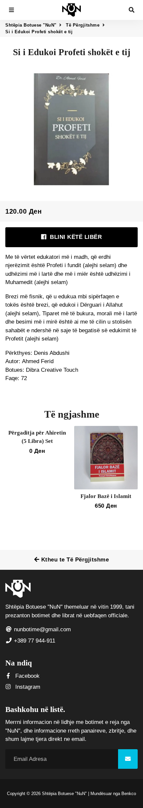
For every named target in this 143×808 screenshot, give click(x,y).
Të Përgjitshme (82, 25)
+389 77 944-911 (33, 641)
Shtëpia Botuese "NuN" (31, 25)
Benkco (128, 793)
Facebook (27, 676)
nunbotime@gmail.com (41, 629)
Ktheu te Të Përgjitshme (74, 559)
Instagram (27, 687)
